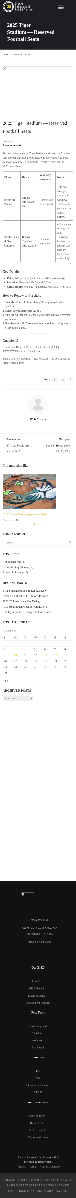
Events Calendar (37, 995)
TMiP (37, 1078)
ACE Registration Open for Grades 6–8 (25, 606)
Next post (64, 439)
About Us (37, 981)
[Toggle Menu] (61, 7)
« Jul (5, 680)
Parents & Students (13, 572)
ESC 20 (38, 1092)
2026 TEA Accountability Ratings (22, 601)
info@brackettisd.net (39, 941)
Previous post (13, 439)
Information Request (37, 1085)
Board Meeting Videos (15, 567)
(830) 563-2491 (39, 920)
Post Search (38, 1047)
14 (55, 655)
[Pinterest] (70, 379)
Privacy (21, 1166)
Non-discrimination (50, 1166)
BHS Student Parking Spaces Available (24, 514)
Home (5, 54)
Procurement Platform (38, 1002)
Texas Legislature (38, 1137)
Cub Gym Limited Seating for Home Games (27, 612)
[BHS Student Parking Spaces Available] (38, 491)
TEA (37, 1071)
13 (45, 655)
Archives (37, 1040)
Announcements (22, 54)
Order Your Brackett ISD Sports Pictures (25, 595)
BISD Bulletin (37, 988)
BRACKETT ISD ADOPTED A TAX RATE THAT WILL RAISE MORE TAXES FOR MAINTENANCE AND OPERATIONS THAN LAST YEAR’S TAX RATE (38, 1185)
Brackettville (37, 1123)
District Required (37, 1026)
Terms (32, 1166)
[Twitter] (62, 379)
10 (15, 655)
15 (65, 655)
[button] (34, 524)
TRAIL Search (37, 1130)
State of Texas (37, 1115)
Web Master (38, 419)
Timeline (37, 1033)
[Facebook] (54, 379)
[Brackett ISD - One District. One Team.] (18, 6)
